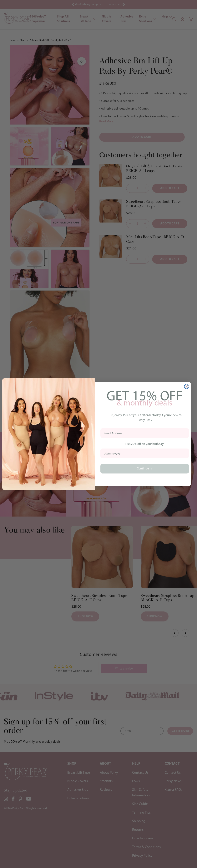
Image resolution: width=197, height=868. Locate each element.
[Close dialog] (186, 386)
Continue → (145, 468)
